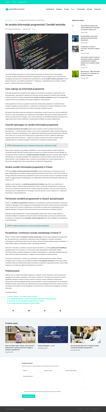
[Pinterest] (45, 311)
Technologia (81, 9)
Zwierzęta (97, 9)
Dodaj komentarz (28, 376)
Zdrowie (89, 9)
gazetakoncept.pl (19, 409)
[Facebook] (13, 311)
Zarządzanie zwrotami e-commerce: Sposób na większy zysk (90, 48)
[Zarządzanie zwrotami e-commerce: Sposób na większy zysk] (75, 49)
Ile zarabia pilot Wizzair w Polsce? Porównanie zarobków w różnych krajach (32, 299)
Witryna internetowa (71, 370)
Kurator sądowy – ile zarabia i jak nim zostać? (23, 296)
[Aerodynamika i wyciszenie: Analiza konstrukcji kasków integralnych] (75, 38)
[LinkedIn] (60, 311)
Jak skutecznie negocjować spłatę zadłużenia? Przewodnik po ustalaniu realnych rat (90, 27)
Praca (73, 9)
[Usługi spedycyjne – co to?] (53, 334)
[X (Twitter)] (29, 311)
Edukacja (59, 9)
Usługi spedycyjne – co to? (46, 345)
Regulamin (7, 2)
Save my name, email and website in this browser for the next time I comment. (42, 391)
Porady (66, 9)
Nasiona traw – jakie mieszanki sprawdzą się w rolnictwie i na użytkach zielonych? (90, 73)
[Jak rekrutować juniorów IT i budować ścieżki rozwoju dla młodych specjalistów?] (86, 334)
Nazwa (25, 370)
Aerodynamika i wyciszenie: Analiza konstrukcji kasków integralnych (89, 38)
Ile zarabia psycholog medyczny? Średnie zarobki (24, 303)
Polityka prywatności (22, 2)
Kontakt (14, 2)
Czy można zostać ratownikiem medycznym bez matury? (26, 301)
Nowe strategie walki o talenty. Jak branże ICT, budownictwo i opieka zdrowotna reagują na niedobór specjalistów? (19, 347)
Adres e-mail (48, 370)
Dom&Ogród (50, 9)
